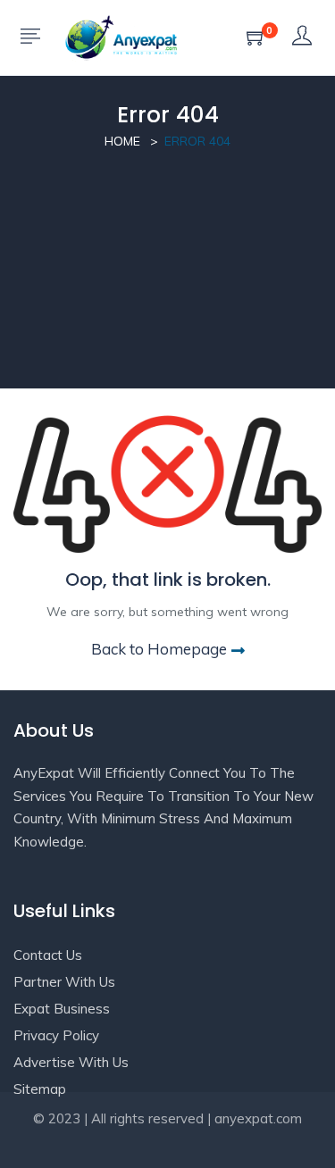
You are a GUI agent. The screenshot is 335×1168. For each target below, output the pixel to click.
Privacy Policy (56, 1035)
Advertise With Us (71, 1062)
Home (122, 141)
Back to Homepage (159, 648)
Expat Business (61, 1008)
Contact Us (47, 955)
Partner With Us (64, 981)
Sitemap (39, 1088)
